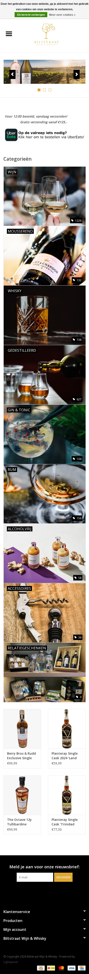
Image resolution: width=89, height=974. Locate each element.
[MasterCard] (61, 968)
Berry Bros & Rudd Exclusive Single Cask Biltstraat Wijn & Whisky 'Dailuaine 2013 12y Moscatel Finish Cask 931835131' (22, 755)
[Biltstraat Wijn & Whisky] (53, 34)
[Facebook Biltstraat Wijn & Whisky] (40, 891)
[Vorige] (12, 74)
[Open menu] (9, 33)
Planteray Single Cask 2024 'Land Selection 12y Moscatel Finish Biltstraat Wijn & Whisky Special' (65, 755)
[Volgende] (76, 74)
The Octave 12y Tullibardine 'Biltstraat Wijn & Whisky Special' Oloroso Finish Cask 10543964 (20, 822)
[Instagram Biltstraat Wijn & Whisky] (48, 891)
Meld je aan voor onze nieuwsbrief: (44, 866)
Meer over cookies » (62, 14)
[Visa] (71, 968)
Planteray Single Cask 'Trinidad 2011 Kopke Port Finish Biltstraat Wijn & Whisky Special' (65, 822)
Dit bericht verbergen (31, 14)
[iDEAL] (50, 968)
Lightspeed (10, 962)
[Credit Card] (81, 968)
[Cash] (40, 968)
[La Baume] (44, 72)
